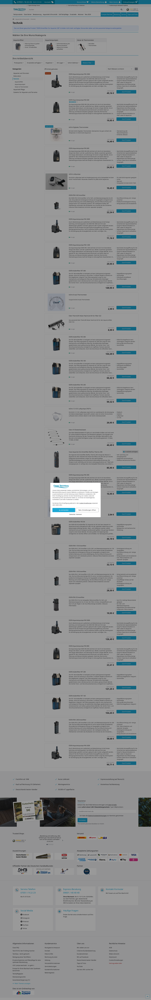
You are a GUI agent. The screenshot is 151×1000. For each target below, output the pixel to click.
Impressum (79, 514)
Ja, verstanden (64, 510)
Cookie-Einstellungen (85, 503)
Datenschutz (72, 514)
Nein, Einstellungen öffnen (87, 510)
